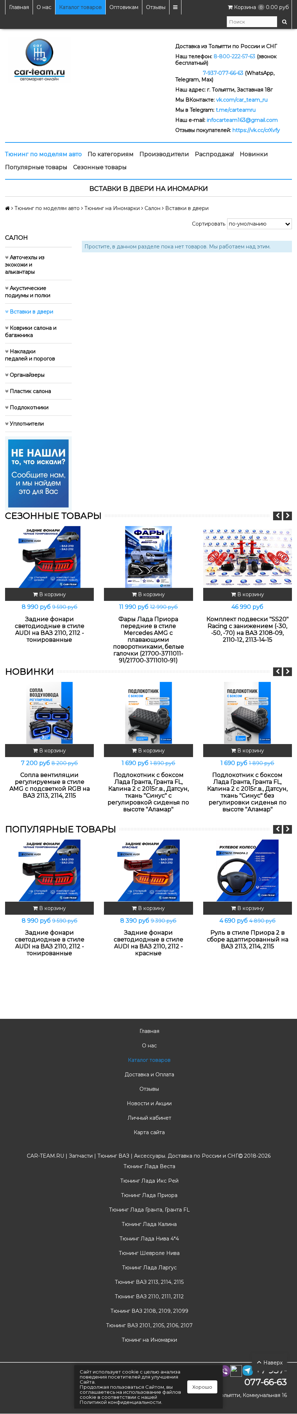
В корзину (52, 594)
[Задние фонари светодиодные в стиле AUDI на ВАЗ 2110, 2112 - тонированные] (49, 557)
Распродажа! (214, 154)
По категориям (111, 154)
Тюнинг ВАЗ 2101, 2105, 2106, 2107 (149, 1325)
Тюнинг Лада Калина (148, 1224)
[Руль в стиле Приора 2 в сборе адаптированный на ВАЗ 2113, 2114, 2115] (247, 871)
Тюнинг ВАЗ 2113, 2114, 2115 (148, 1282)
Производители (164, 154)
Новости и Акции (148, 1103)
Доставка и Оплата (148, 1074)
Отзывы (156, 7)
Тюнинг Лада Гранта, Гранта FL (149, 1209)
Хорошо (202, 1387)
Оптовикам (123, 7)
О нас (44, 7)
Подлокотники (28, 407)
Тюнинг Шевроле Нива (148, 1253)
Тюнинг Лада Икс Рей (149, 1181)
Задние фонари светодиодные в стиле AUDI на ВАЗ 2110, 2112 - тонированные (49, 629)
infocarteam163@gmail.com (242, 120)
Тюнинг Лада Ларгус (149, 1267)
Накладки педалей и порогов (30, 355)
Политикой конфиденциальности (120, 1402)
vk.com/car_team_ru (242, 100)
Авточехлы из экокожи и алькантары (25, 264)
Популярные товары (36, 167)
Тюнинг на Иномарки (148, 1340)
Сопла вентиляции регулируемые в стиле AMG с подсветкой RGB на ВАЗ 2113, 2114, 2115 (49, 785)
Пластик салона (29, 391)
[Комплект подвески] (247, 557)
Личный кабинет (148, 1118)
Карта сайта (148, 1132)
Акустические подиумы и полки (27, 292)
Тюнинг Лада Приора (148, 1195)
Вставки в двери (30, 311)
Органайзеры (26, 375)
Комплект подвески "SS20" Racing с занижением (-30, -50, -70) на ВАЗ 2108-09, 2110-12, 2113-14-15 (247, 629)
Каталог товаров (80, 7)
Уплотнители (26, 423)
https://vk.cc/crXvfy (256, 130)
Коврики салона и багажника (31, 331)
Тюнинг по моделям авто (43, 154)
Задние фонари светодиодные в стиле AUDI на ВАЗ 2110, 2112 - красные (148, 943)
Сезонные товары (100, 167)
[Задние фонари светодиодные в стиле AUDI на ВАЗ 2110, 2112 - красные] (148, 871)
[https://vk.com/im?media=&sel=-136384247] (38, 473)
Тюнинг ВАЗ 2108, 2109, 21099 (148, 1311)
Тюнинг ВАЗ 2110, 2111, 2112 (148, 1296)
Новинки (254, 154)
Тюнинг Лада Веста (148, 1166)
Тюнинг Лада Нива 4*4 (148, 1238)
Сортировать (208, 224)
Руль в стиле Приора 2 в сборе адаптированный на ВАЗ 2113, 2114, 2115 (247, 939)
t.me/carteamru (236, 110)
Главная (19, 7)
